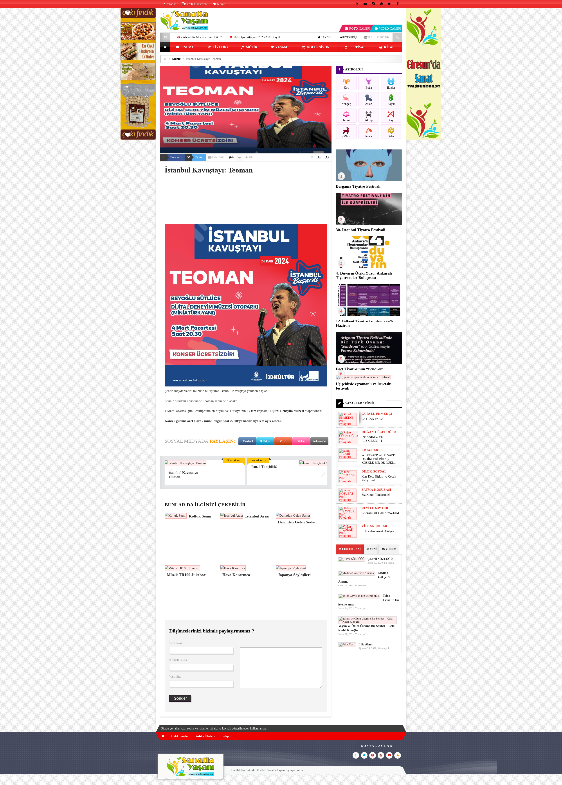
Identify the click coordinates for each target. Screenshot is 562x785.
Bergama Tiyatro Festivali (358, 186)
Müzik (251, 47)
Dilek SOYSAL (374, 471)
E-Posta (178, 659)
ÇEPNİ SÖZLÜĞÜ (380, 558)
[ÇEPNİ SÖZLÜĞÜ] (351, 558)
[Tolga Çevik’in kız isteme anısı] (359, 595)
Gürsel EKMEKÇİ (377, 413)
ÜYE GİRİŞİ (349, 37)
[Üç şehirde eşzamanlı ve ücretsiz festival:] (363, 377)
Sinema (187, 47)
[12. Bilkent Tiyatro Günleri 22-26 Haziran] (369, 315)
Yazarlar (171, 3)
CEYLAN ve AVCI (373, 418)
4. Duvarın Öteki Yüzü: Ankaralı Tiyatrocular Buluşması (364, 275)
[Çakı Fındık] (138, 138)
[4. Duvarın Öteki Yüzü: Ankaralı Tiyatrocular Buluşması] (369, 267)
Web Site (175, 676)
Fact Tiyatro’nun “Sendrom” (360, 369)
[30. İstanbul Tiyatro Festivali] (369, 223)
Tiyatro (220, 47)
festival (357, 47)
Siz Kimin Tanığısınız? (376, 494)
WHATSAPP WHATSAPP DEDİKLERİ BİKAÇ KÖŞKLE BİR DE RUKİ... (379, 459)
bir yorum (389, 562)
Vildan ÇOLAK (375, 526)
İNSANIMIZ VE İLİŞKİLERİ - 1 (372, 438)
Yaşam (281, 47)
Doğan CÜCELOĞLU (379, 432)
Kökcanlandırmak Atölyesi (378, 531)
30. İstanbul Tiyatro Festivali (360, 230)
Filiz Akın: (365, 644)
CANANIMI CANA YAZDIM (380, 513)
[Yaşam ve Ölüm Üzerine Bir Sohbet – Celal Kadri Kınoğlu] (367, 621)
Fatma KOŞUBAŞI (376, 489)
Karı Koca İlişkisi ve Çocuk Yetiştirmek (379, 478)
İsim (175, 643)
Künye (220, 3)
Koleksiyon (318, 47)
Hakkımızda (179, 736)
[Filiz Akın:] (347, 644)
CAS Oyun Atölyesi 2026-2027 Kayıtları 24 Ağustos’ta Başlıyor (221, 37)
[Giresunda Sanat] (423, 138)
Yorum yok (360, 585)
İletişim (226, 736)
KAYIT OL (326, 37)
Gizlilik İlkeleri (205, 736)
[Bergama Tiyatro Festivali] (369, 180)
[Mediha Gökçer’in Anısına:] (356, 573)
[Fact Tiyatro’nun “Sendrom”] (369, 363)
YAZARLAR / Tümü (359, 403)
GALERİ (359, 28)
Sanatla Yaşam (276, 770)
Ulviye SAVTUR (375, 508)
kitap (388, 47)
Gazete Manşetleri (196, 3)
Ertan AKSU (372, 450)
